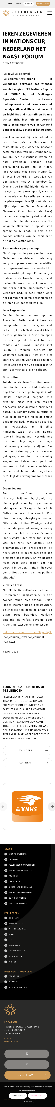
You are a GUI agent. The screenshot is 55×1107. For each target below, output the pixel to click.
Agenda (28, 4)
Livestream (43, 4)
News (18, 4)
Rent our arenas (17, 898)
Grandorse (14, 945)
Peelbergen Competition (22, 865)
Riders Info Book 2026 (20, 887)
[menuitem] (9, 3)
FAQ (10, 940)
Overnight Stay (17, 951)
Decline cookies (37, 1096)
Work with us (16, 923)
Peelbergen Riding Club (21, 870)
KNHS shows (15, 881)
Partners (13, 982)
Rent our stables (18, 903)
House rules (15, 956)
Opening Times (12, 1041)
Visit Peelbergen (17, 929)
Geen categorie (13, 63)
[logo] (22, 13)
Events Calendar (18, 854)
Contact (9, 4)
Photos (12, 962)
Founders (14, 976)
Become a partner (18, 987)
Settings (28, 1101)
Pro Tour (13, 876)
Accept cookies (18, 1096)
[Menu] (48, 13)
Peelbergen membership (21, 892)
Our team (14, 918)
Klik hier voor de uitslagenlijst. (27, 632)
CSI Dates (13, 859)
